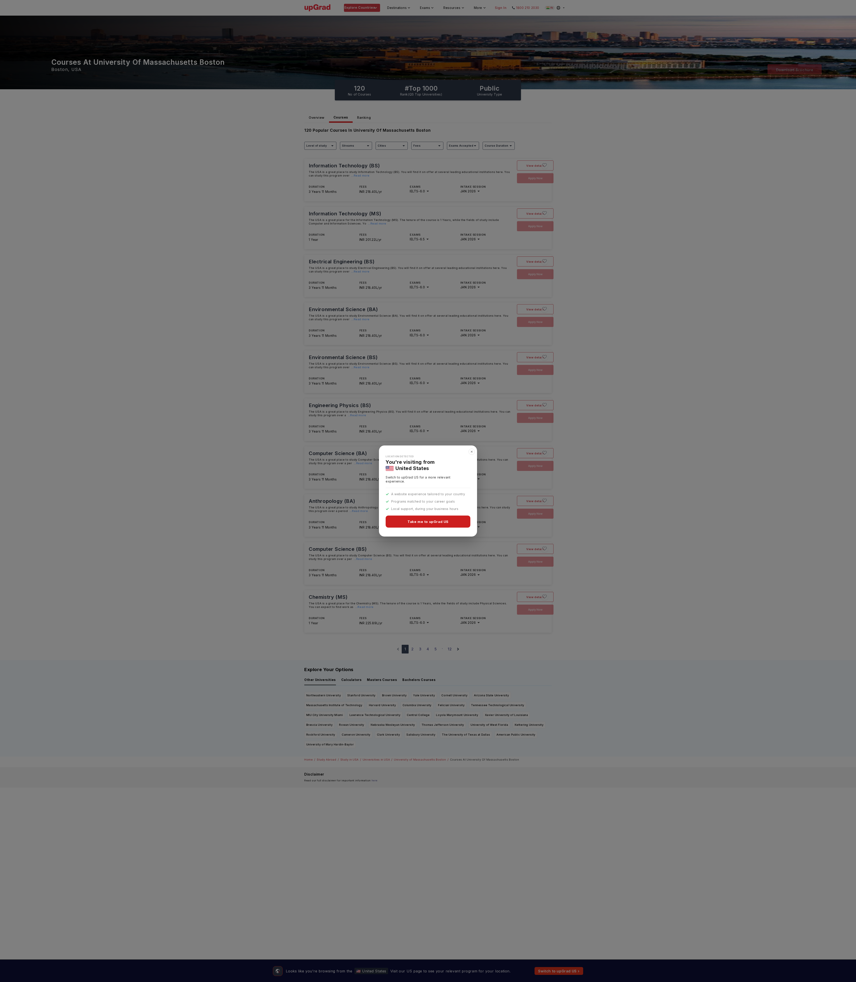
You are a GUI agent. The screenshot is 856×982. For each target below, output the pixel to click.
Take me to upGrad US (428, 522)
